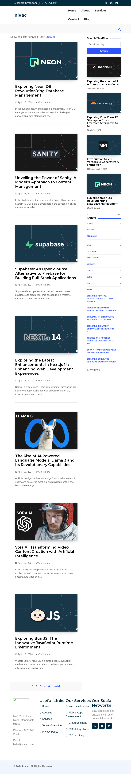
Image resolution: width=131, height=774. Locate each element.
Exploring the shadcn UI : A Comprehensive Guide (103, 83)
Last (55, 686)
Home (72, 10)
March (90, 230)
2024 (89, 245)
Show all (50, 37)
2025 (89, 223)
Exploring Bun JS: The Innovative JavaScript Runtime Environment (44, 642)
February (92, 236)
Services (101, 10)
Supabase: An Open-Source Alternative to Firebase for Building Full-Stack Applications (45, 273)
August (91, 264)
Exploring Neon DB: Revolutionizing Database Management (39, 91)
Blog (87, 19)
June (89, 277)
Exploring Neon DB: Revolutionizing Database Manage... (100, 299)
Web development (79, 706)
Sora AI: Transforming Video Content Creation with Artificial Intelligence (44, 551)
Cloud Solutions (77, 722)
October (91, 251)
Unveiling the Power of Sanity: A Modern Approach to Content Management (45, 182)
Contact (73, 19)
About (85, 10)
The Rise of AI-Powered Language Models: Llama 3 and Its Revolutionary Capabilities (45, 460)
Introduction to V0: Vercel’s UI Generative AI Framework (103, 162)
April (90, 290)
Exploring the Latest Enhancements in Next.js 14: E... (101, 329)
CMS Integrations (78, 729)
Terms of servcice (52, 725)
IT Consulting (76, 735)
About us (47, 712)
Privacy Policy (50, 731)
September (92, 258)
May (89, 283)
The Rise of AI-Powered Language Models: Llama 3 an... (100, 341)
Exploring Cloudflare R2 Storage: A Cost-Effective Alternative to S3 (102, 121)
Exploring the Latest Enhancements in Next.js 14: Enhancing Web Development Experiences (44, 367)
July (89, 270)
